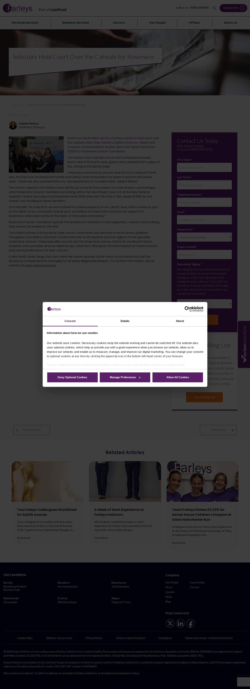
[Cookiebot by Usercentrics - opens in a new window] (187, 309)
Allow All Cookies (177, 377)
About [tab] (180, 320)
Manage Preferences (123, 377)
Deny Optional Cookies (72, 377)
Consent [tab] (70, 320)
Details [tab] (125, 320)
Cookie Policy (67, 365)
